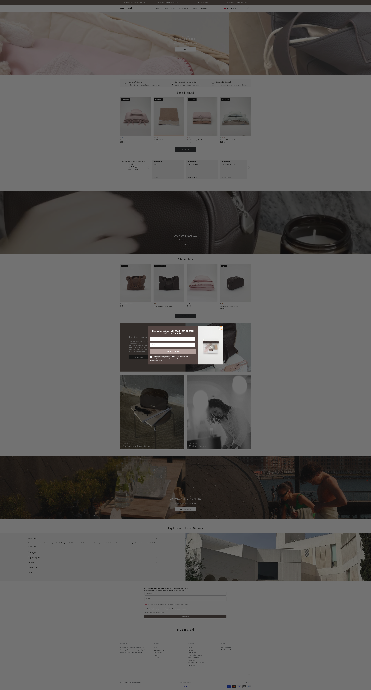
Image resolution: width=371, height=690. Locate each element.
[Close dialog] (220, 328)
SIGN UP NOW (173, 351)
